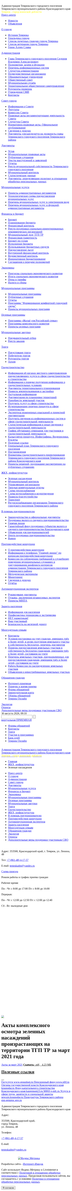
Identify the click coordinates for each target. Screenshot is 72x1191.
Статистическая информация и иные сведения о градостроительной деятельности (35, 426)
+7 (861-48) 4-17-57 (17, 860)
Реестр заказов (16, 341)
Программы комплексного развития (28, 323)
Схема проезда (9, 871)
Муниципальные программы (17, 288)
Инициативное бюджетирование (27, 259)
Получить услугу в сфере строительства (31, 403)
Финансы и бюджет (12, 213)
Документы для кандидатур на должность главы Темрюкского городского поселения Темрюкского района (36, 136)
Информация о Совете (21, 106)
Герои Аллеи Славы (19, 47)
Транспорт (14, 499)
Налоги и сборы (17, 282)
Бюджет (12, 219)
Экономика (7, 267)
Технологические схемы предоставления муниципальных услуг (31, 197)
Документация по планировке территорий (32, 397)
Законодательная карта (21, 692)
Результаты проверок (20, 89)
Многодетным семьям (13, 629)
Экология (6, 704)
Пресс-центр (8, 14)
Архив (12, 361)
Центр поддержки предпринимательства (31, 535)
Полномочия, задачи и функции (26, 64)
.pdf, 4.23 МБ (37, 1064)
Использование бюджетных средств (28, 246)
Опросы (6, 707)
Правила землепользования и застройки (31, 391)
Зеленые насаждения (20, 478)
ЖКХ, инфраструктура (14, 472)
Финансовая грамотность (22, 237)
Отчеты (12, 163)
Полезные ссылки (18, 442)
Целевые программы (13, 314)
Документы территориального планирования (34, 388)
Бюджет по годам (18, 240)
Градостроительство (12, 367)
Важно (12, 538)
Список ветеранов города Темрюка (28, 44)
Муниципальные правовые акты (26, 154)
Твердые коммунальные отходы (26, 487)
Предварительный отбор (22, 338)
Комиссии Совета (18, 112)
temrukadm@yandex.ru (22, 865)
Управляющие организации (24, 484)
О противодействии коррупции (26, 549)
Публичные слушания (20, 157)
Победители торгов (19, 355)
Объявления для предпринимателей (28, 532)
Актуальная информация (22, 394)
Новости (13, 20)
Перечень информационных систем (28, 67)
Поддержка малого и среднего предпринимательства (38, 520)
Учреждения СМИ (18, 92)
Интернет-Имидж (33, 1164)
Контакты (13, 95)
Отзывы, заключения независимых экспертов (34, 597)
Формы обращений (19, 725)
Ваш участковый (17, 621)
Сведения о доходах (19, 130)
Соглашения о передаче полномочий (29, 262)
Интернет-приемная (19, 683)
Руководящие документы (22, 594)
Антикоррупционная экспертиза (20, 588)
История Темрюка (18, 35)
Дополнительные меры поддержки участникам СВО (31, 710)
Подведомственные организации (27, 73)
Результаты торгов (18, 358)
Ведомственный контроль (23, 255)
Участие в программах (21, 734)
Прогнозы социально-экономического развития (35, 273)
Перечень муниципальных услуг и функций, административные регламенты (33, 207)
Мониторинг (15, 577)
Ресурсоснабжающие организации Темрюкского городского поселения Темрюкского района (35, 504)
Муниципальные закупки (16, 332)
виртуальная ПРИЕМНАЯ (16, 720)
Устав (11, 151)
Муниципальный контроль (23, 172)
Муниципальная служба (22, 82)
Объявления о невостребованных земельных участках (39, 672)
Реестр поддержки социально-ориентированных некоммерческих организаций (35, 230)
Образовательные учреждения (25, 76)
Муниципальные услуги (15, 187)
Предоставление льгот (21, 249)
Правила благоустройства (23, 496)
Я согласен (8, 1188)
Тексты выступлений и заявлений (27, 160)
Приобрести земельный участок (26, 400)
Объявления (15, 23)
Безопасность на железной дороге (27, 624)
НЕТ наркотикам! (18, 618)
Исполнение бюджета (20, 243)
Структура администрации (23, 70)
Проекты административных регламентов (32, 193)
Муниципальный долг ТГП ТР (25, 234)
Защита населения (11, 606)
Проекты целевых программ (24, 326)
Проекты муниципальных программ (29, 309)
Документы (8, 145)
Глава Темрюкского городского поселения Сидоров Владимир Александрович (37, 60)
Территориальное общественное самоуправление (36, 85)
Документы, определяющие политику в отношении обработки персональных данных (37, 180)
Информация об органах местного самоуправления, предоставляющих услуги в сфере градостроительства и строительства (39, 376)
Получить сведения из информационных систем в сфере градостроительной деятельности (36, 420)
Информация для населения (24, 612)
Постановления (17, 451)
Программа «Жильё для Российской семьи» (33, 320)
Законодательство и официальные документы (34, 517)
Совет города (9, 100)
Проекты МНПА (17, 600)
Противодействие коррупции (18, 544)
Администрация (10, 53)
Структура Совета (18, 121)
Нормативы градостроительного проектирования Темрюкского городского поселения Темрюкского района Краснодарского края (36, 457)
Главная (12, 761)
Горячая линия (16, 523)
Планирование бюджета (21, 222)
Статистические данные (22, 175)
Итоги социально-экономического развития (33, 276)
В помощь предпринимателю (18, 511)
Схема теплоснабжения (21, 490)
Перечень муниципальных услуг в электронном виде (38, 202)
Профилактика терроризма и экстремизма (32, 615)
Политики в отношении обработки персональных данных (30, 1180)
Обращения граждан (13, 677)
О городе (6, 29)
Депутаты (13, 109)
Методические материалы (23, 574)
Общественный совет (20, 79)
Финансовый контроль (21, 225)
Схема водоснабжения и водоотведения (31, 493)
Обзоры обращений (19, 695)
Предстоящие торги (19, 352)
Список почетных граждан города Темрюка (33, 41)
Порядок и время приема (22, 686)
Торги (4, 346)
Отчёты (12, 583)
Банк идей (14, 737)
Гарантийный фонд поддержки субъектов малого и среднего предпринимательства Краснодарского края (38, 528)
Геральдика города (18, 38)
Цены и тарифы (17, 279)
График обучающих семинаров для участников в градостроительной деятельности (35, 432)
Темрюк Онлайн (17, 698)
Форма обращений (18, 689)
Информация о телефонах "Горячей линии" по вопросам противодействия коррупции (34, 554)
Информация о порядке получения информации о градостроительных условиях (36, 384)
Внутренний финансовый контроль (28, 252)
